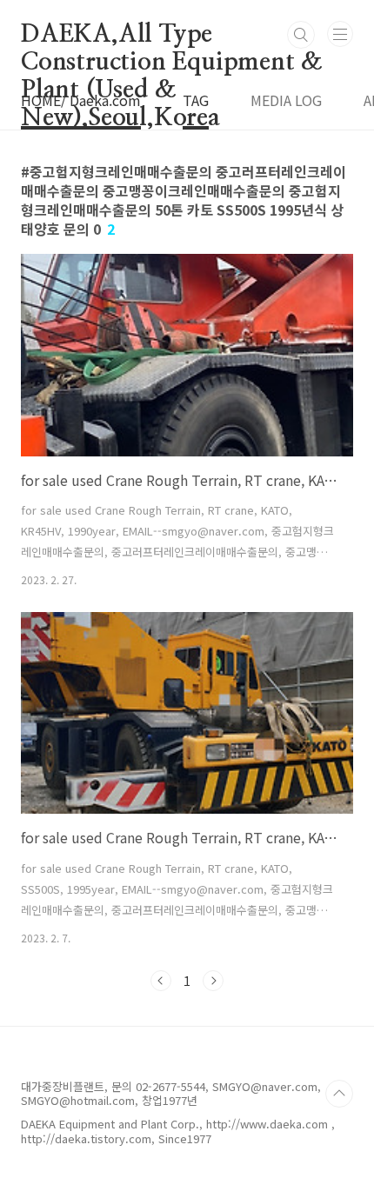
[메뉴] (340, 34)
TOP (339, 1094)
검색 (301, 35)
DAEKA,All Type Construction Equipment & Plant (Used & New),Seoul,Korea (172, 36)
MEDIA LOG (286, 100)
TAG (196, 100)
